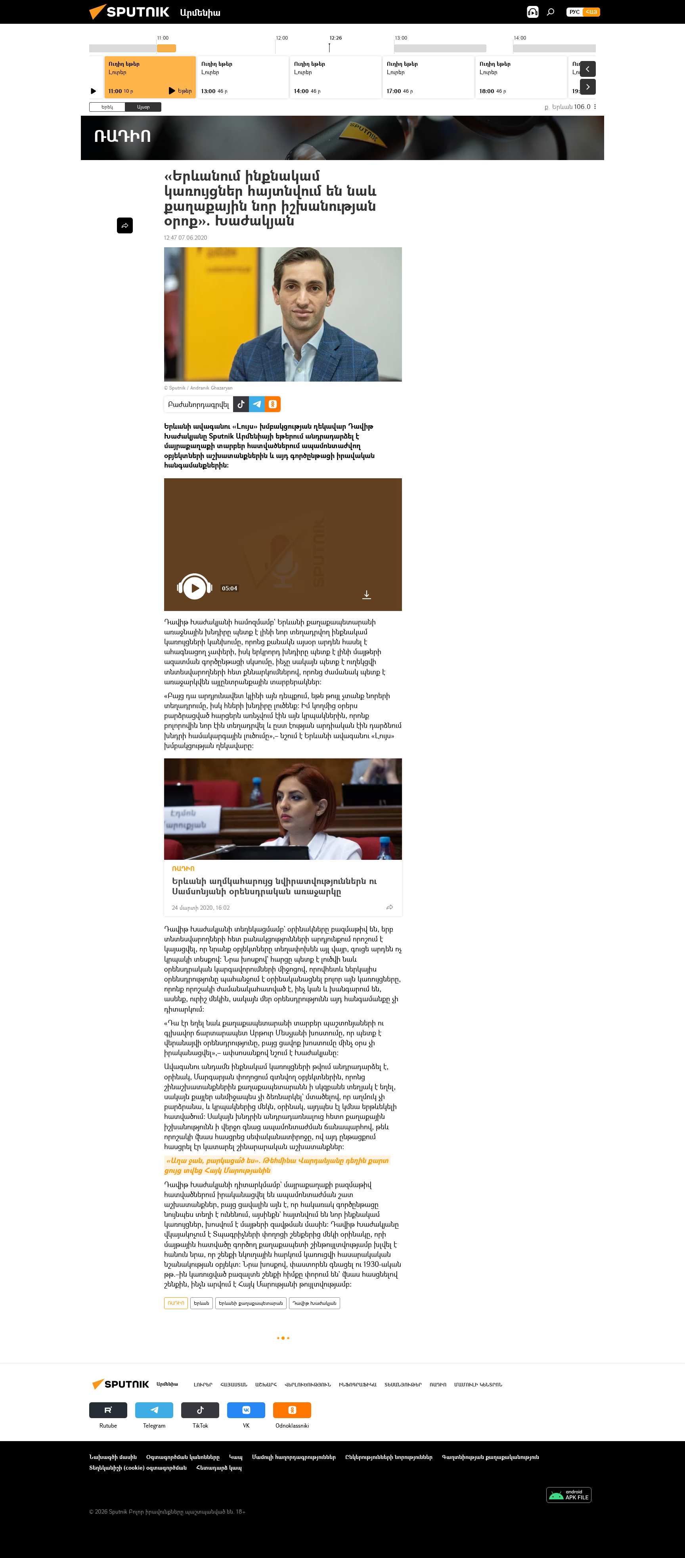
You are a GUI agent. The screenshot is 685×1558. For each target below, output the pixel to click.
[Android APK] (569, 1496)
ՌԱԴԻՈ (183, 868)
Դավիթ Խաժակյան (315, 1303)
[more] (390, 907)
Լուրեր (117, 72)
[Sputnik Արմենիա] (132, 21)
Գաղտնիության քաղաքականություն (490, 1457)
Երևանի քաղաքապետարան (251, 1303)
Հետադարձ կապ (219, 1467)
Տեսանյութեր (403, 1384)
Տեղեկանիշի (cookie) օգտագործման (138, 1467)
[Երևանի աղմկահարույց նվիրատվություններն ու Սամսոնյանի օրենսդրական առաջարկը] (283, 809)
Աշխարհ (266, 1384)
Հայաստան (233, 1384)
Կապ (236, 1457)
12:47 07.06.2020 (185, 237)
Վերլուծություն (308, 1384)
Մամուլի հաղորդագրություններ (294, 1457)
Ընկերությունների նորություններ (388, 1457)
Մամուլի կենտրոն (478, 1384)
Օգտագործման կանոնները (183, 1457)
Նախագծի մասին (113, 1457)
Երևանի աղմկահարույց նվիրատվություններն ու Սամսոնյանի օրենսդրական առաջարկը (274, 886)
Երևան (201, 1303)
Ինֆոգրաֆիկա (358, 1384)
